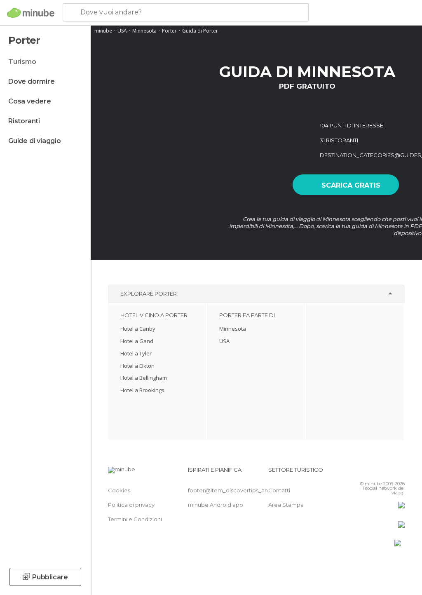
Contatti (279, 490)
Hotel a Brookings (142, 390)
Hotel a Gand (136, 341)
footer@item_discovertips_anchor (234, 490)
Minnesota (144, 30)
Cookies (119, 490)
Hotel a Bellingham (143, 377)
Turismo (22, 62)
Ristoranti (24, 121)
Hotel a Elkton (137, 365)
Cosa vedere (29, 101)
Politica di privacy (131, 504)
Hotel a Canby (137, 328)
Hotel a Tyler (136, 353)
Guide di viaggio (34, 141)
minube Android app (215, 504)
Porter (169, 30)
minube (103, 30)
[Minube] (30, 13)
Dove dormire (31, 81)
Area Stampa (286, 504)
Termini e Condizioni (135, 519)
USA (122, 30)
